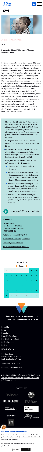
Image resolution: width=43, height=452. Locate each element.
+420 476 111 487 (9, 231)
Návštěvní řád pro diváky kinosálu (16, 246)
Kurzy (3, 330)
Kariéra (4, 345)
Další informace (7, 342)
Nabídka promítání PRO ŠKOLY (15, 235)
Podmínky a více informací (13, 243)
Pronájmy (5, 333)
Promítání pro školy (9, 336)
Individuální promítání (10, 339)
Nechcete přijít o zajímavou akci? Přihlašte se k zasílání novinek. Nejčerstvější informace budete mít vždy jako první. (20, 378)
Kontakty (5, 327)
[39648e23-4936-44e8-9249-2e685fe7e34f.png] (21, 24)
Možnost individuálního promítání (16, 239)
